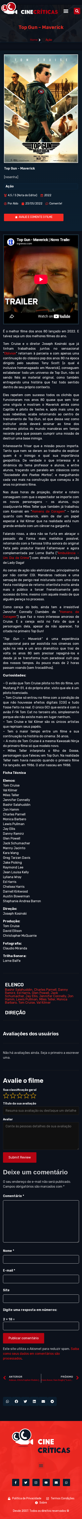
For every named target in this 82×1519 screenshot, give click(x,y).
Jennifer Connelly (52, 996)
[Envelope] (56, 1482)
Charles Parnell (45, 990)
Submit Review (20, 1157)
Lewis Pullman (27, 999)
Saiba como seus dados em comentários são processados (41, 1353)
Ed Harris (23, 993)
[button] (66, 11)
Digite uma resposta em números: (30, 1310)
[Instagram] (36, 1482)
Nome (8, 1251)
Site (6, 1290)
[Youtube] (46, 1482)
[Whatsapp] (66, 1482)
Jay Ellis (31, 996)
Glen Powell (40, 993)
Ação (49, 40)
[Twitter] (25, 1482)
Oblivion (10, 353)
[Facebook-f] (15, 1482)
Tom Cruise (26, 1002)
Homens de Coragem (48, 511)
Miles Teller (47, 999)
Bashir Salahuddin (18, 990)
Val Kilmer (43, 1002)
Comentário (13, 1196)
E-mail (9, 1270)
